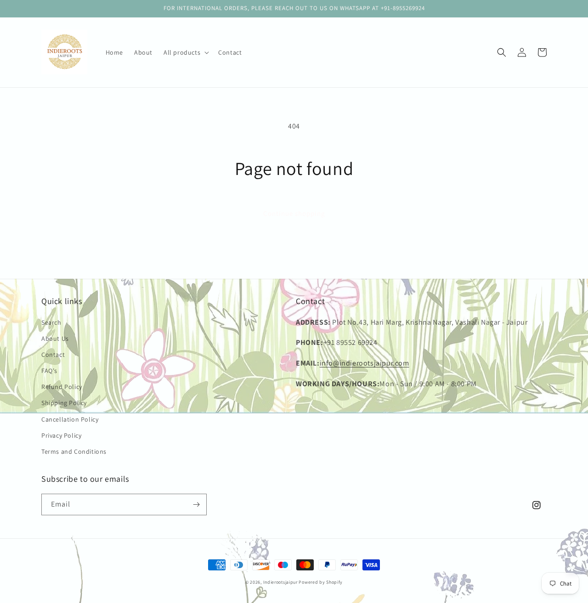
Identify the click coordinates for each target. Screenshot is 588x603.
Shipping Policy (64, 403)
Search (51, 322)
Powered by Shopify (321, 582)
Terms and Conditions (74, 451)
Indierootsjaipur (280, 582)
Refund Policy (61, 387)
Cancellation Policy (69, 419)
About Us (55, 338)
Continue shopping (294, 213)
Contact (53, 354)
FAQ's (49, 370)
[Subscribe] (196, 504)
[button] (185, 52)
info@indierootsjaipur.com (364, 363)
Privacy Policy (61, 435)
